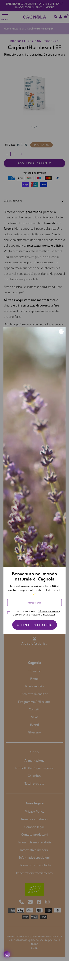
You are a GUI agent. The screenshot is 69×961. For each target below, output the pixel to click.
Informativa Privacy (49, 611)
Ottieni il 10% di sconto (34, 625)
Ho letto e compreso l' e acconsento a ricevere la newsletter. (36, 612)
